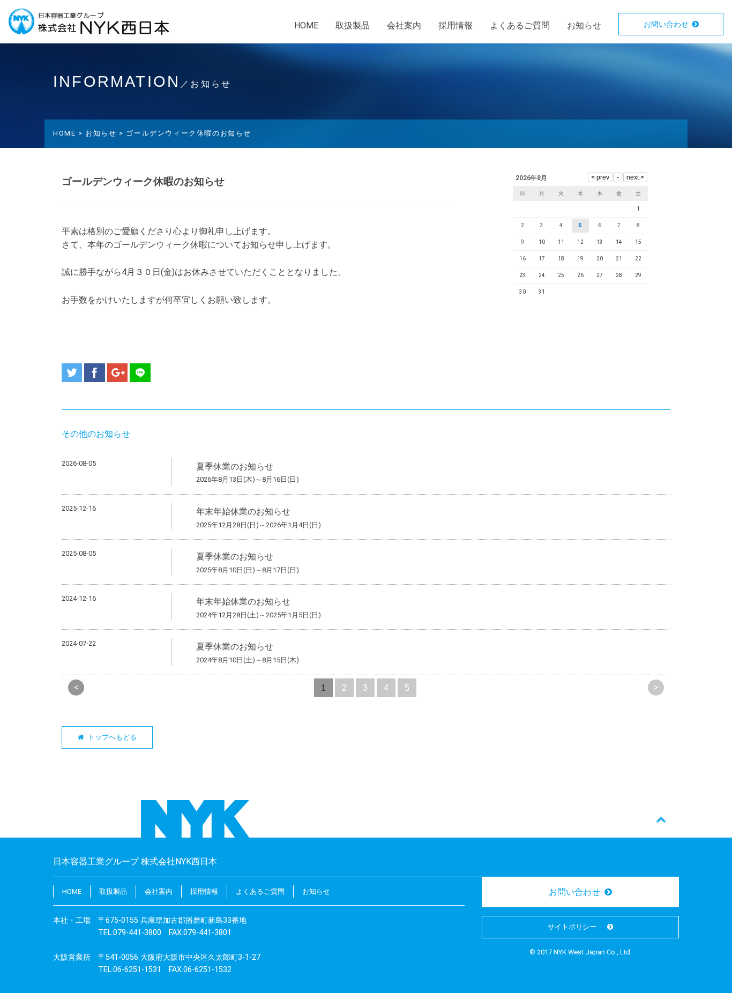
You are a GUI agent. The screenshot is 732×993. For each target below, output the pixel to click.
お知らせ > (105, 133)
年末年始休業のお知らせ (243, 511)
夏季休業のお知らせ (234, 466)
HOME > (69, 133)
